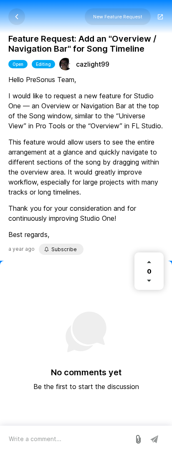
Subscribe (64, 249)
